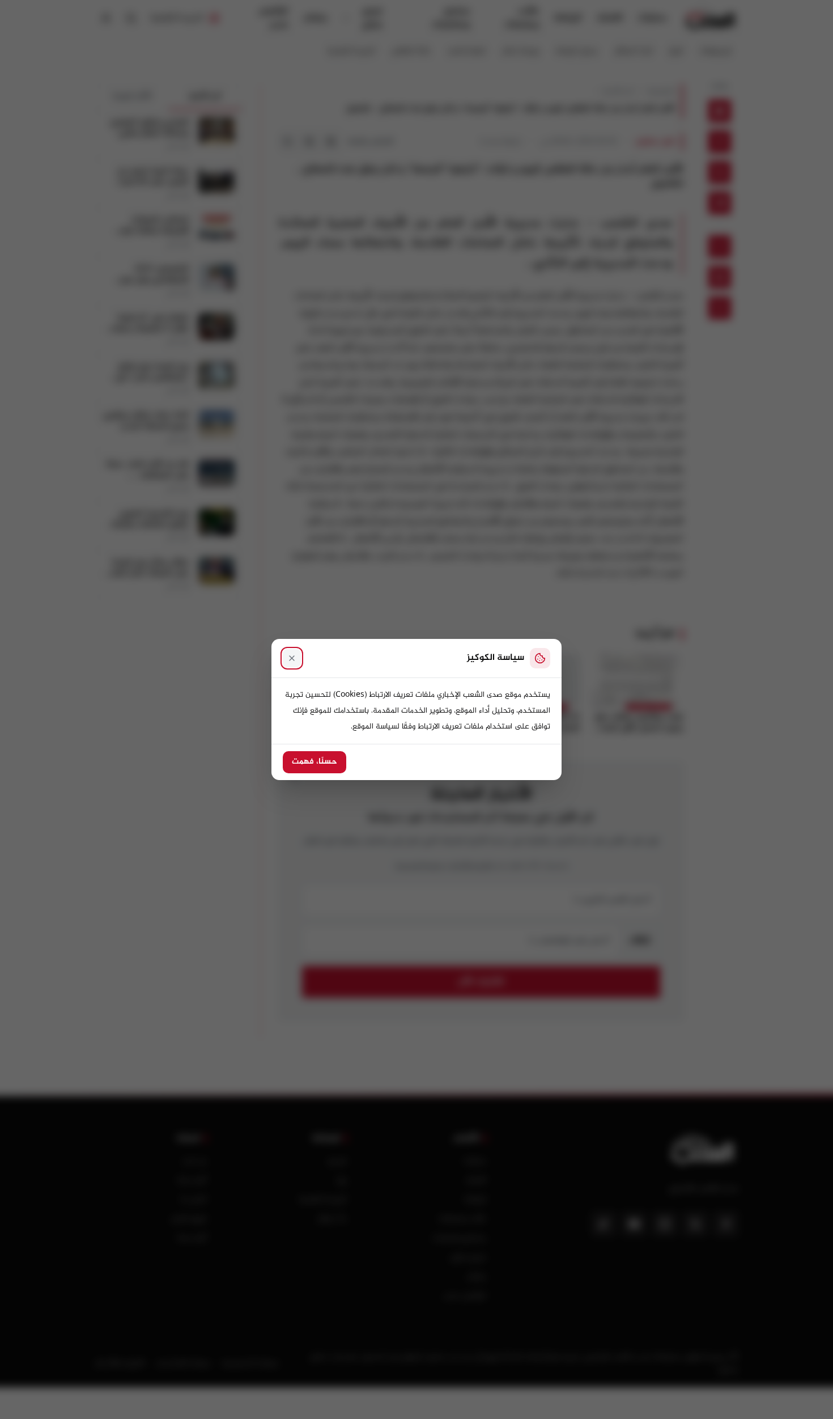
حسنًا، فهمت (314, 762)
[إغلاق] (292, 658)
